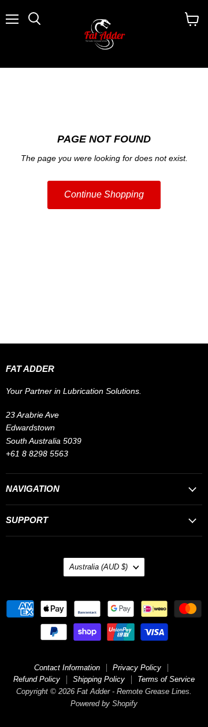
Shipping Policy (99, 679)
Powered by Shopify (104, 703)
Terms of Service (166, 679)
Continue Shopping (104, 194)
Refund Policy (36, 679)
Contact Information (67, 667)
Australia (98, 566)
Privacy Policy (137, 667)
